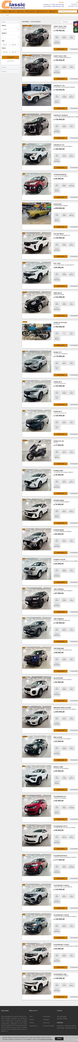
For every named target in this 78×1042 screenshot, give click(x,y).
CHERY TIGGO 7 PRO (60, 27)
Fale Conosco (46, 1022)
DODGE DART (61, 204)
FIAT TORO (64, 264)
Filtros (3, 22)
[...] (7, 1031)
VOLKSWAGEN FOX (60, 797)
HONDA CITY (61, 352)
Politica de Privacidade (48, 1025)
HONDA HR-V (60, 382)
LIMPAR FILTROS (10, 61)
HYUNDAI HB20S (61, 501)
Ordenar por (65, 21)
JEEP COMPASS (63, 589)
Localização (46, 1019)
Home (5, 11)
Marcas (4, 67)
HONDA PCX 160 (59, 441)
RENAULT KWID (61, 767)
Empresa (12, 11)
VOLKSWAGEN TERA (61, 974)
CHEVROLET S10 (63, 145)
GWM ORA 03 (59, 293)
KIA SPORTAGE (63, 678)
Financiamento (31, 11)
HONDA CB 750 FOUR (60, 323)
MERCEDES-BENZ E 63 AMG (65, 708)
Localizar (11, 57)
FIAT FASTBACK (62, 234)
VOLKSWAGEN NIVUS (65, 856)
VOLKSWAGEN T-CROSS (63, 886)
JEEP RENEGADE (63, 649)
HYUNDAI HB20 (63, 471)
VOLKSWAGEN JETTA (64, 826)
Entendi (59, 1038)
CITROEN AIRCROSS (61, 175)
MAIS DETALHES (61, 49)
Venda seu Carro (43, 11)
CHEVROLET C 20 (64, 86)
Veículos (21, 11)
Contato (53, 11)
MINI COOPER (62, 737)
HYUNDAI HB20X (63, 530)
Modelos (4, 71)
